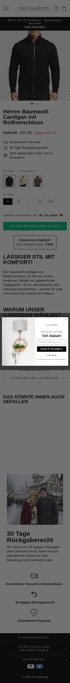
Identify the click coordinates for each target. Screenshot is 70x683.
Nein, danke (51, 355)
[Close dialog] (66, 319)
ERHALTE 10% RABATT (52, 349)
